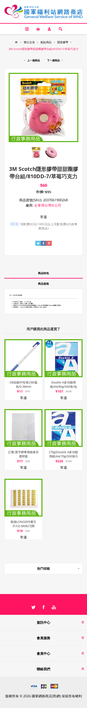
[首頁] (16, 42)
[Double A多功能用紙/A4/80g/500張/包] (64, 358)
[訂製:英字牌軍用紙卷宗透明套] (23, 428)
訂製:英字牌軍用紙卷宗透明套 (23, 454)
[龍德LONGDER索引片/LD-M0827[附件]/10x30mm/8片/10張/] (23, 498)
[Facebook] (43, 607)
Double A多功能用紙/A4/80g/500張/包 (63, 384)
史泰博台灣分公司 (47, 205)
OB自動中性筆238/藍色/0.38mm (24, 384)
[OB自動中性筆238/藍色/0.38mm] (23, 358)
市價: (40, 191)
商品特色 (43, 273)
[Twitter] (33, 607)
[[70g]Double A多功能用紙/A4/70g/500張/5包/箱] (64, 428)
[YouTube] (53, 607)
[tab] (43, 273)
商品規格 (43, 283)
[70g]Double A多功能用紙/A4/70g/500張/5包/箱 (63, 456)
